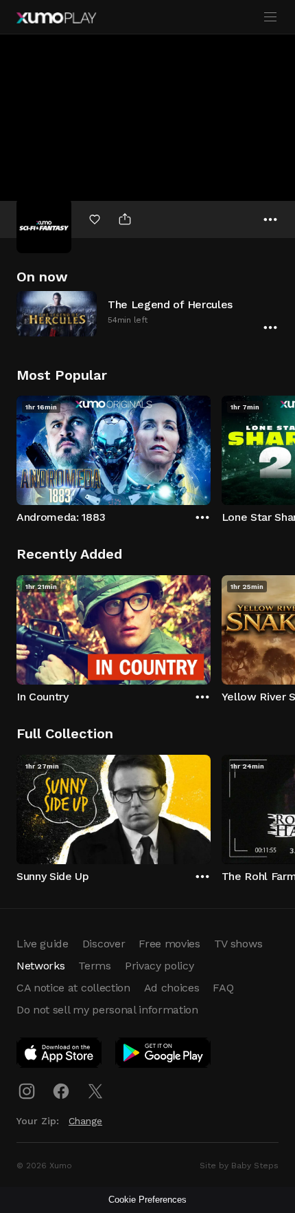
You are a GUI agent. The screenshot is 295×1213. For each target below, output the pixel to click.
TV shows (238, 943)
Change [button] (85, 1120)
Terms (94, 965)
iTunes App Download (60, 1055)
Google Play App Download (164, 1055)
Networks (40, 965)
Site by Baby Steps (239, 1165)
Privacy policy (159, 965)
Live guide (42, 943)
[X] (95, 1091)
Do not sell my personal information (107, 1009)
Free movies (169, 943)
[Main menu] (270, 17)
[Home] (56, 17)
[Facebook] (61, 1091)
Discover (103, 943)
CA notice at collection (73, 987)
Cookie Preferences (147, 1199)
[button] (147, 313)
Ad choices (172, 987)
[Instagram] (26, 1091)
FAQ (223, 987)
